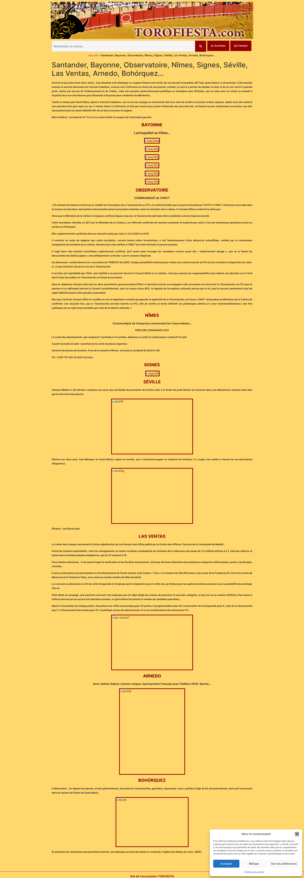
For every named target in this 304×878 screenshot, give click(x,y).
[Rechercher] (200, 46)
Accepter (226, 863)
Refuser (254, 863)
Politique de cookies (254, 871)
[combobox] (123, 46)
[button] (297, 834)
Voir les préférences (284, 863)
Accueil (93, 55)
